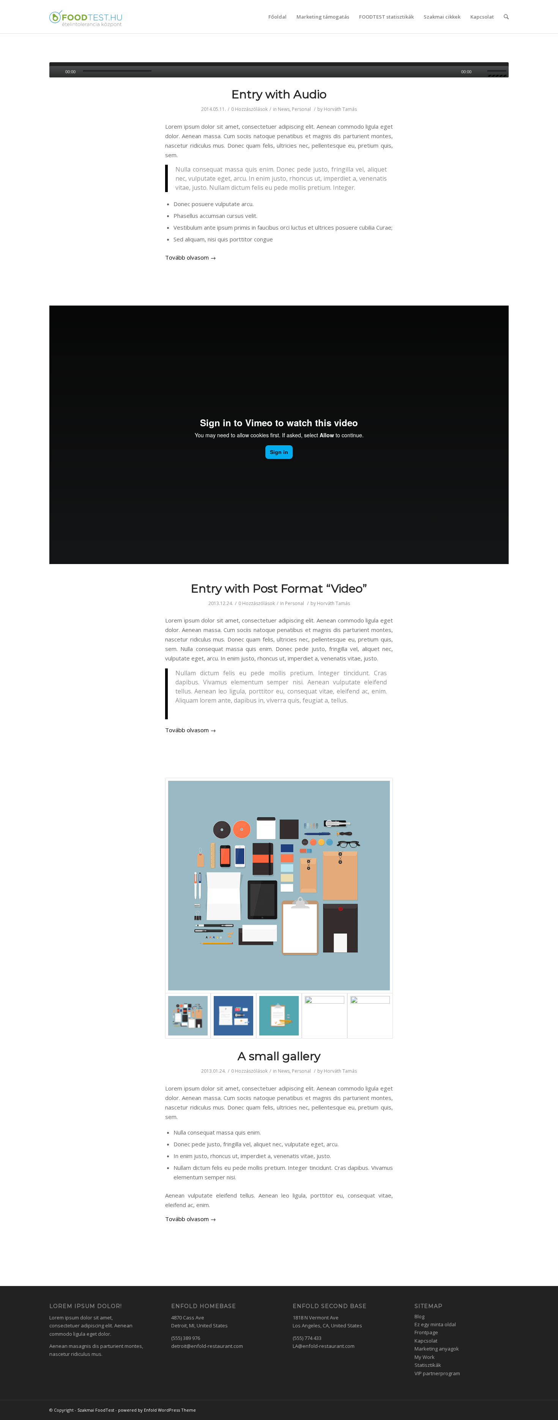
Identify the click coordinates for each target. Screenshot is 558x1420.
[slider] (498, 73)
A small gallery (279, 1056)
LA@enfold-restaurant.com (324, 1346)
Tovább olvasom (190, 257)
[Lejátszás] (55, 72)
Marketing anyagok (437, 1348)
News (284, 109)
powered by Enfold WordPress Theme (157, 1410)
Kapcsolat (426, 1340)
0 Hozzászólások (249, 109)
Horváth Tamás (340, 109)
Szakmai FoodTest (95, 1410)
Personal (301, 109)
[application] (279, 69)
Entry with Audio (279, 94)
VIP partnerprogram (437, 1373)
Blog (419, 1316)
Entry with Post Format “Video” (279, 589)
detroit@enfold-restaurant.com (207, 1346)
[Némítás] (481, 72)
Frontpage (426, 1332)
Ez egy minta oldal (435, 1324)
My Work (425, 1357)
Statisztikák (428, 1365)
